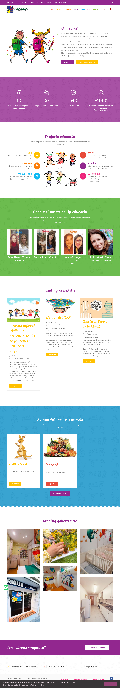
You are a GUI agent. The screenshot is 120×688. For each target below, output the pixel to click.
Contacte (103, 9)
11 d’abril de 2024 (91, 334)
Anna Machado (101, 257)
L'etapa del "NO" (58, 317)
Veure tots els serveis (60, 493)
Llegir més (67, 62)
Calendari (67, 9)
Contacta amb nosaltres (87, 62)
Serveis (59, 9)
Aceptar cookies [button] (111, 684)
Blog (88, 9)
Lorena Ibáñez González (19, 257)
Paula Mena (16, 356)
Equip (76, 9)
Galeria (95, 9)
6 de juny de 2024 (54, 325)
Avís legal (64, 679)
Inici (52, 9)
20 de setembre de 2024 (20, 358)
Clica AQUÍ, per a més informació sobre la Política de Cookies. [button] (23, 685)
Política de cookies (98, 679)
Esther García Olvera (73, 257)
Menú (82, 9)
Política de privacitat (80, 679)
